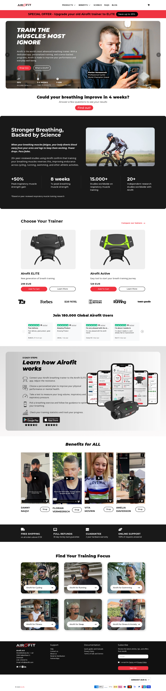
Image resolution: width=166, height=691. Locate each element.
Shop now (26, 79)
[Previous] (7, 55)
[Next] (158, 55)
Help (52, 649)
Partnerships (54, 658)
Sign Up (133, 668)
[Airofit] (24, 5)
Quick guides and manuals (93, 649)
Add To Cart (34, 289)
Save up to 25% (127, 14)
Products (67, 5)
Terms (131, 662)
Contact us (54, 651)
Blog (114, 5)
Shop (45, 509)
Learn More (62, 289)
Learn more (43, 79)
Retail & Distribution (57, 656)
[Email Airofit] (17, 667)
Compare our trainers (131, 223)
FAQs (106, 5)
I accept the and (134, 662)
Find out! (84, 107)
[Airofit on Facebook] (20, 667)
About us (53, 654)
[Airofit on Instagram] (23, 667)
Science (98, 5)
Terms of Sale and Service (93, 654)
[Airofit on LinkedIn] (25, 667)
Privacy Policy (89, 651)
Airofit (22, 687)
